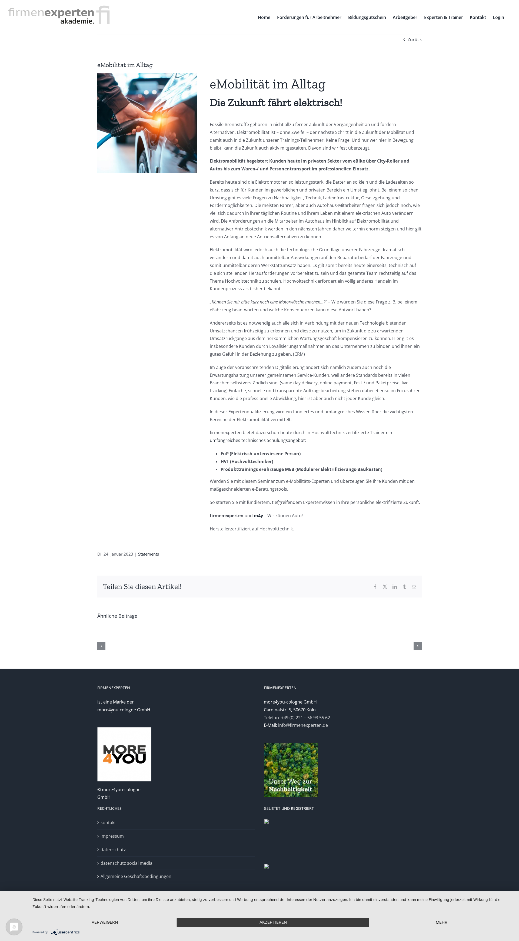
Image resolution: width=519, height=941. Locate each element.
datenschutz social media (126, 863)
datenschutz (113, 850)
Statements (148, 554)
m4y (258, 516)
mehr (441, 922)
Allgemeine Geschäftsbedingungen (136, 876)
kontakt (108, 823)
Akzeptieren (273, 922)
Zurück (415, 39)
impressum (112, 836)
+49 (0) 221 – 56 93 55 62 (305, 718)
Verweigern (105, 922)
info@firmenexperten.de (303, 725)
